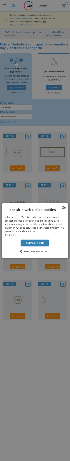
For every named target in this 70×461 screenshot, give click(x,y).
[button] (35, 251)
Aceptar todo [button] (35, 242)
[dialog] (35, 230)
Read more (10, 235)
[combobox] (64, 207)
